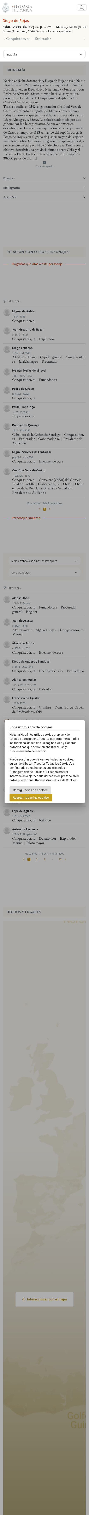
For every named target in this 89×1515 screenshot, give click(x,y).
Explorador (43, 39)
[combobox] (44, 54)
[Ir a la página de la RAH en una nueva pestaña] (5, 7)
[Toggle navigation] (82, 7)
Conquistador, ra (17, 39)
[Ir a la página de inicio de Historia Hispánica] (20, 7)
